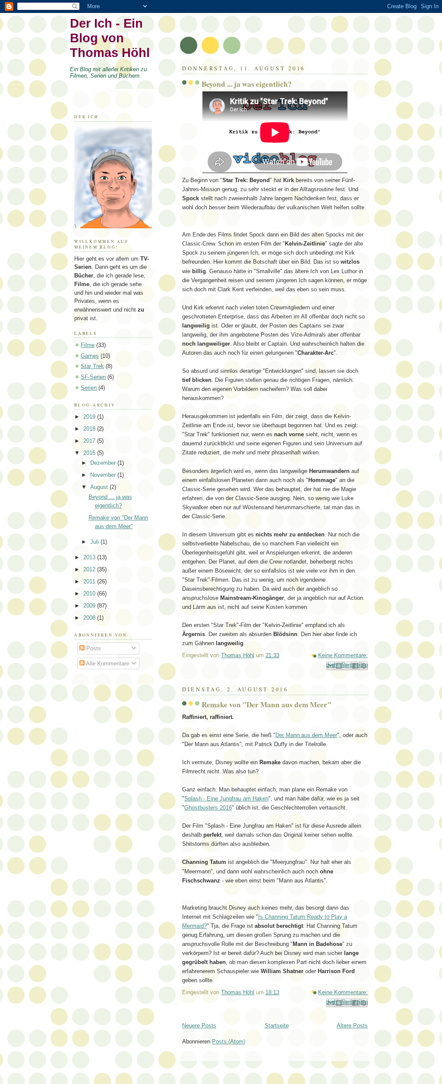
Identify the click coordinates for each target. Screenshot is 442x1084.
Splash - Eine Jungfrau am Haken (226, 798)
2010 (90, 593)
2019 (90, 416)
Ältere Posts (352, 1025)
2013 (90, 557)
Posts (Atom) (228, 1041)
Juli (95, 542)
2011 (90, 581)
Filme (88, 345)
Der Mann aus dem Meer (306, 735)
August (100, 487)
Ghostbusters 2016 (208, 807)
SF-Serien (93, 377)
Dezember (103, 463)
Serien (89, 387)
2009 (90, 605)
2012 (90, 569)
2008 (90, 617)
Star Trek (92, 366)
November (103, 475)
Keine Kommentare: (343, 655)
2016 (90, 453)
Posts (93, 648)
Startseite (277, 1025)
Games (90, 356)
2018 (90, 428)
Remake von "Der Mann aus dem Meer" (266, 704)
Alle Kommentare (107, 663)
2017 (90, 441)
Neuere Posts (199, 1025)
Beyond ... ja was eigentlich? (247, 84)
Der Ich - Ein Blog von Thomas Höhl (110, 38)
